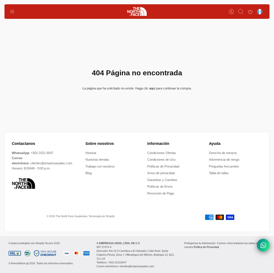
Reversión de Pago (160, 193)
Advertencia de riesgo (224, 159)
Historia (90, 153)
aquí (152, 88)
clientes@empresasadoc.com (51, 163)
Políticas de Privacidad (163, 166)
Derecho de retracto (223, 153)
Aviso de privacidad (161, 173)
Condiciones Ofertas (161, 153)
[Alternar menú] (14, 11)
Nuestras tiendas (97, 159)
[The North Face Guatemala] (137, 11)
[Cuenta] (231, 11)
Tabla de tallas (219, 173)
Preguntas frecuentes (224, 166)
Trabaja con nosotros (100, 166)
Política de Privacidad (206, 247)
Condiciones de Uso (161, 159)
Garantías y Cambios (162, 180)
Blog (88, 173)
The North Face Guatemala (71, 216)
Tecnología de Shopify (102, 216)
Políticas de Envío (160, 186)
